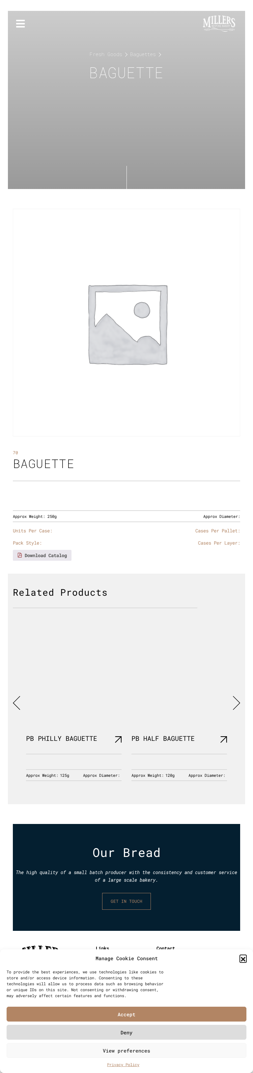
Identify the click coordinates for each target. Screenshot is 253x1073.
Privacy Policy (123, 1064)
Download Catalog (44, 555)
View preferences (126, 1050)
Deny (126, 1032)
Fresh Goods (106, 54)
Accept (126, 1014)
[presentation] (16, 703)
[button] (243, 958)
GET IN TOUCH (126, 901)
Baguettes (143, 54)
